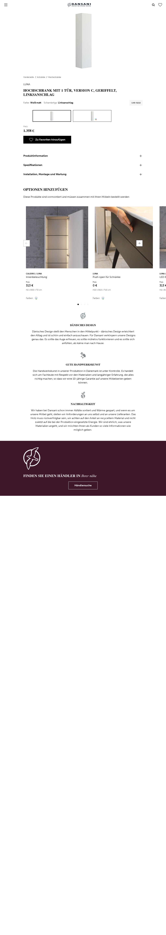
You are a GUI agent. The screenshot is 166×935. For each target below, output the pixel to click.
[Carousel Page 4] (88, 304)
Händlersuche (83, 485)
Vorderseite (28, 77)
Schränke (41, 77)
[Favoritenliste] (160, 5)
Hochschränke (54, 77)
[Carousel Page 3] (84, 304)
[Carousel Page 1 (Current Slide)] (78, 304)
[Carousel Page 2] (81, 304)
